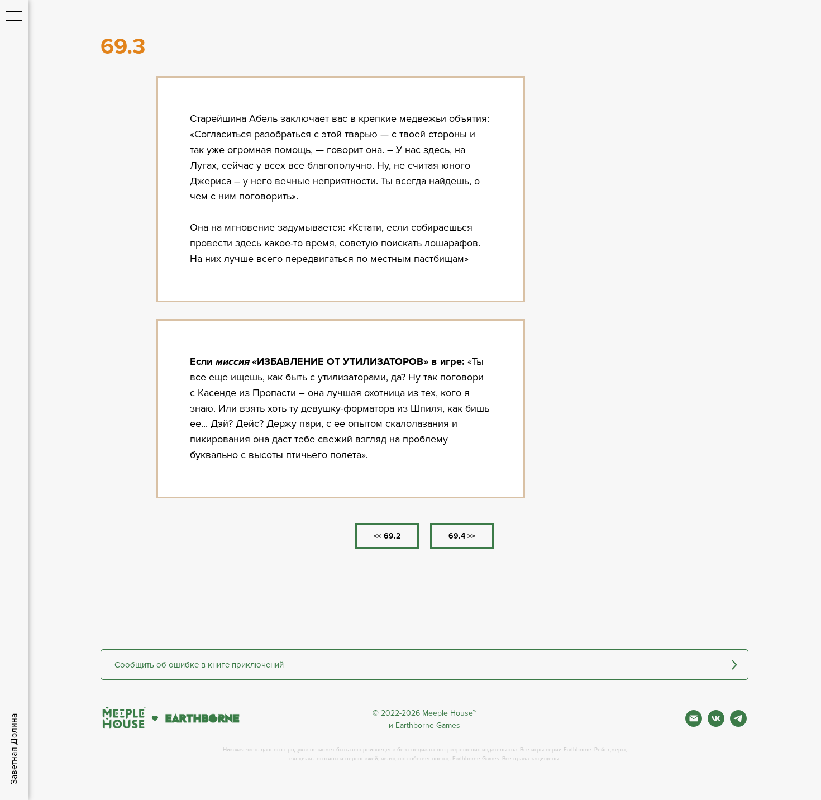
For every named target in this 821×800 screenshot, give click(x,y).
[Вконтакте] (716, 723)
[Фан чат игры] (738, 723)
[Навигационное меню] (14, 16)
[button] (424, 664)
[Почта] (693, 723)
